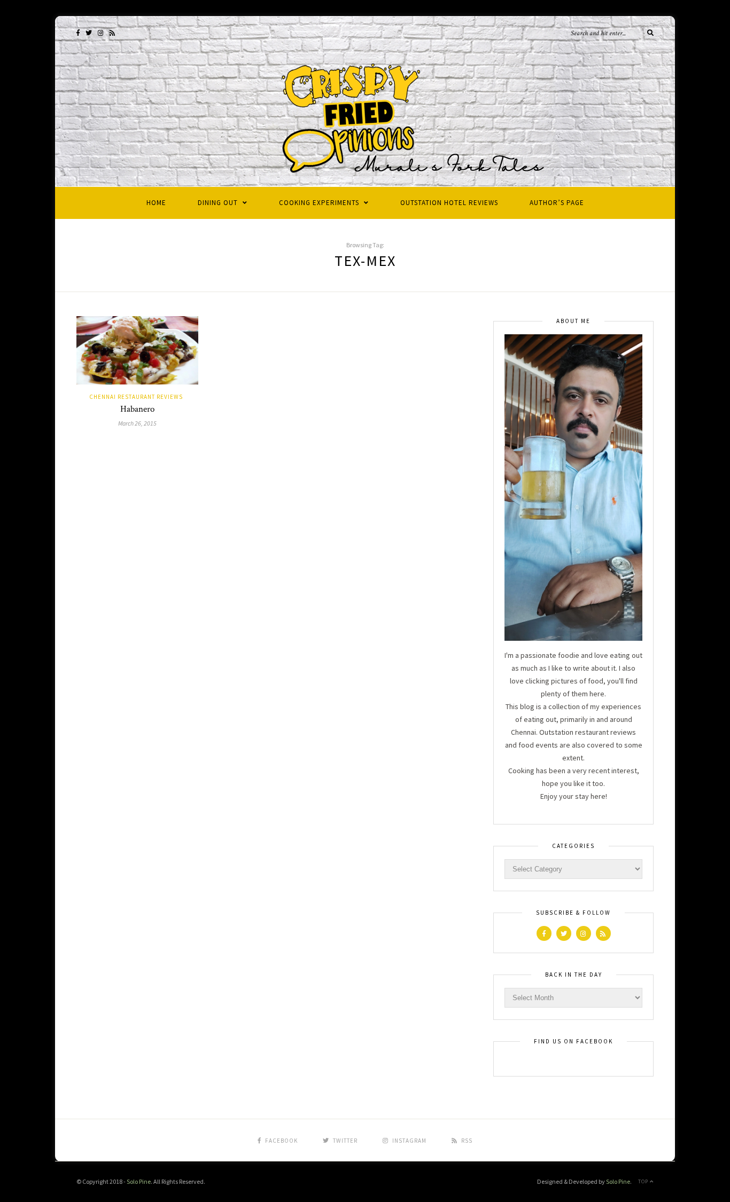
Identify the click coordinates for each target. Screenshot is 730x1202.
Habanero (137, 409)
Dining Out (218, 202)
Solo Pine (139, 1181)
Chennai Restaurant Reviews (136, 396)
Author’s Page (557, 202)
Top (644, 1181)
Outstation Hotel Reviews (449, 202)
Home (156, 202)
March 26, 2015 (137, 423)
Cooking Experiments (319, 202)
